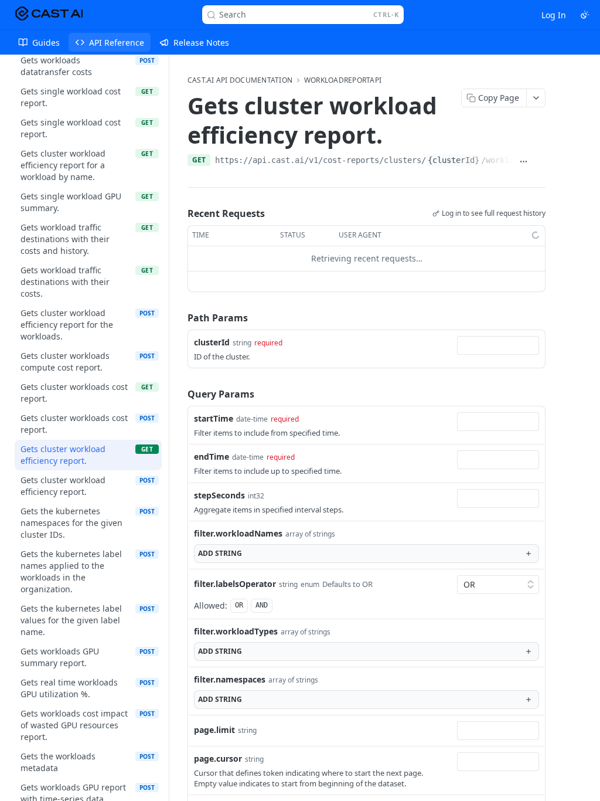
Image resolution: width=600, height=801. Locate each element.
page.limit (214, 712)
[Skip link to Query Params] (179, 376)
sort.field (212, 789)
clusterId (212, 324)
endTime (211, 438)
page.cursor (218, 740)
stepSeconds (219, 477)
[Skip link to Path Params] (179, 300)
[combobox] (498, 327)
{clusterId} (453, 142)
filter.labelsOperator (235, 566)
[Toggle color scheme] (584, 14)
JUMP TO (84, 80)
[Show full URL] (523, 144)
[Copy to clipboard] (540, 144)
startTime (213, 400)
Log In (553, 15)
